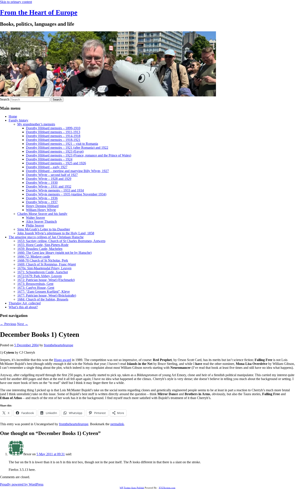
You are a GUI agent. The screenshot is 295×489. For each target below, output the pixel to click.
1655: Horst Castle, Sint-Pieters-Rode (42, 245)
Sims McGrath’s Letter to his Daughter (43, 229)
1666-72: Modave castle (33, 256)
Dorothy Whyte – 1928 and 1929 (48, 179)
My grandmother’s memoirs (36, 124)
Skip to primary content (16, 2)
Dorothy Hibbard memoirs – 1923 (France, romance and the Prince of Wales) (78, 155)
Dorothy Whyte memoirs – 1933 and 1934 (55, 190)
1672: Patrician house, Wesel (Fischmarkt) (46, 280)
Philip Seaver (35, 225)
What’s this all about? (23, 307)
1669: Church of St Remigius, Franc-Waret (46, 264)
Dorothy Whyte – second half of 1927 (52, 175)
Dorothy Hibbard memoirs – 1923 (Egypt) (55, 151)
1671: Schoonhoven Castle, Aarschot (42, 272)
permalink (117, 424)
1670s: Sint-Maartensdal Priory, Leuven (44, 268)
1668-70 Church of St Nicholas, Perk (42, 260)
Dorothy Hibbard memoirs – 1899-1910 (53, 128)
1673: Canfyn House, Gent (35, 287)
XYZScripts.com (167, 487)
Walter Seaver (35, 217)
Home (13, 116)
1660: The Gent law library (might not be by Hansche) (54, 252)
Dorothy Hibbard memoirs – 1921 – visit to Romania (62, 143)
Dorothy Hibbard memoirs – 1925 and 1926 (56, 163)
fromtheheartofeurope (58, 345)
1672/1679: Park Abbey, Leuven (39, 276)
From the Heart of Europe (38, 12)
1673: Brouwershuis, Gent (35, 284)
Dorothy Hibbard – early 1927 (46, 167)
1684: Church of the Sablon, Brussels (42, 299)
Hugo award (62, 360)
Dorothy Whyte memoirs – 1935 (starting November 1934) (66, 194)
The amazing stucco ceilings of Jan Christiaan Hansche (46, 237)
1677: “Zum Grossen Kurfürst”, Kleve (43, 291)
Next (22, 324)
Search (4, 99)
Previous (8, 324)
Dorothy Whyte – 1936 (42, 198)
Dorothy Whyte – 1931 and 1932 (48, 186)
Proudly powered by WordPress (21, 484)
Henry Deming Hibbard (42, 206)
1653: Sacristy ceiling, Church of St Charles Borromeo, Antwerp (61, 241)
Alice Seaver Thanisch (41, 221)
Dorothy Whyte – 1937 (42, 202)
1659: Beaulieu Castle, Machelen (39, 249)
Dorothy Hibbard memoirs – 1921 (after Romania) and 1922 (67, 147)
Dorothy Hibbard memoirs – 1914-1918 (53, 136)
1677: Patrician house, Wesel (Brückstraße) (46, 295)
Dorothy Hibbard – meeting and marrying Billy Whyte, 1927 (67, 171)
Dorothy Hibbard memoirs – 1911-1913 (53, 132)
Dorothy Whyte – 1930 (42, 182)
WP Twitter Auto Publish (132, 487)
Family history (18, 120)
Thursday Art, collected (25, 303)
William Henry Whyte (41, 210)
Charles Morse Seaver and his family (42, 214)
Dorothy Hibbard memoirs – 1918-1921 (53, 140)
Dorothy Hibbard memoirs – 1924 (49, 159)
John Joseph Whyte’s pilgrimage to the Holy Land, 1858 (55, 233)
